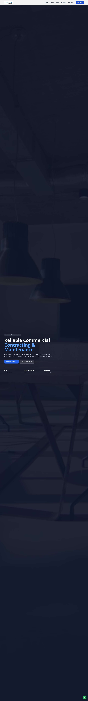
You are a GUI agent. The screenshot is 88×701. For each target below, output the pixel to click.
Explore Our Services (27, 361)
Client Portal (71, 2)
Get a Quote (79, 2)
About (57, 2)
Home (46, 2)
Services (52, 2)
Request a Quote (11, 361)
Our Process (63, 2)
